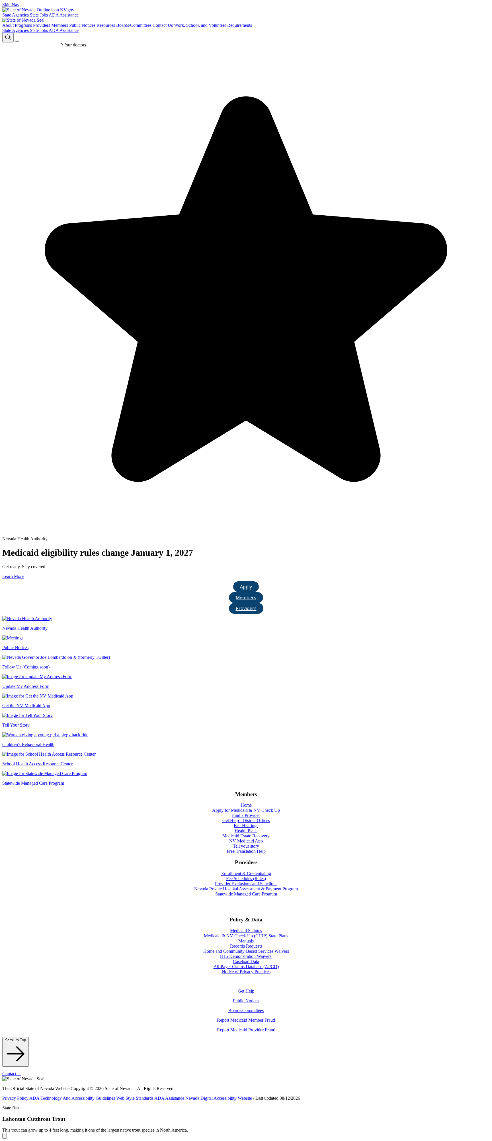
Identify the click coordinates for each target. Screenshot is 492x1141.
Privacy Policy (15, 1098)
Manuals (246, 940)
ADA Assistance (64, 15)
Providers (41, 25)
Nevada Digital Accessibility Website (218, 1098)
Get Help (246, 991)
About (8, 25)
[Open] (17, 41)
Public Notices (82, 25)
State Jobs (39, 15)
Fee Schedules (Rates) (246, 878)
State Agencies (16, 15)
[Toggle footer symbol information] (4, 1136)
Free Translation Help (246, 851)
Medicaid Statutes (246, 930)
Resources (106, 25)
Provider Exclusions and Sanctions (246, 883)
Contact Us (163, 25)
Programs (23, 25)
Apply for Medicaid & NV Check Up (246, 810)
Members (59, 25)
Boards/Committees (133, 25)
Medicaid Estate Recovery (246, 835)
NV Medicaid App (246, 841)
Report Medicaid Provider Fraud (246, 1029)
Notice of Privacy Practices (246, 971)
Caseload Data (246, 961)
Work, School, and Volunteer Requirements (213, 25)
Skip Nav (10, 4)
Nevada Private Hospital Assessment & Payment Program (246, 888)
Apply (246, 587)
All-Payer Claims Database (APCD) (246, 966)
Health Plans (246, 830)
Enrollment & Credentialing (246, 873)
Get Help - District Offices (246, 820)
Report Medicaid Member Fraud (246, 1020)
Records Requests (246, 946)
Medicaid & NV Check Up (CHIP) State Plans (246, 935)
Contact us (11, 1073)
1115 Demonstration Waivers (246, 956)
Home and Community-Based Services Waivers (246, 951)
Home (246, 805)
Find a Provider (246, 815)
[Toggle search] (8, 37)
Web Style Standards (134, 1098)
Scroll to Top (15, 1040)
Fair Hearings (246, 825)
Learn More (13, 576)
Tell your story (246, 846)
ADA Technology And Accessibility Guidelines (72, 1098)
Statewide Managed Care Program (246, 893)
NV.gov (66, 9)
